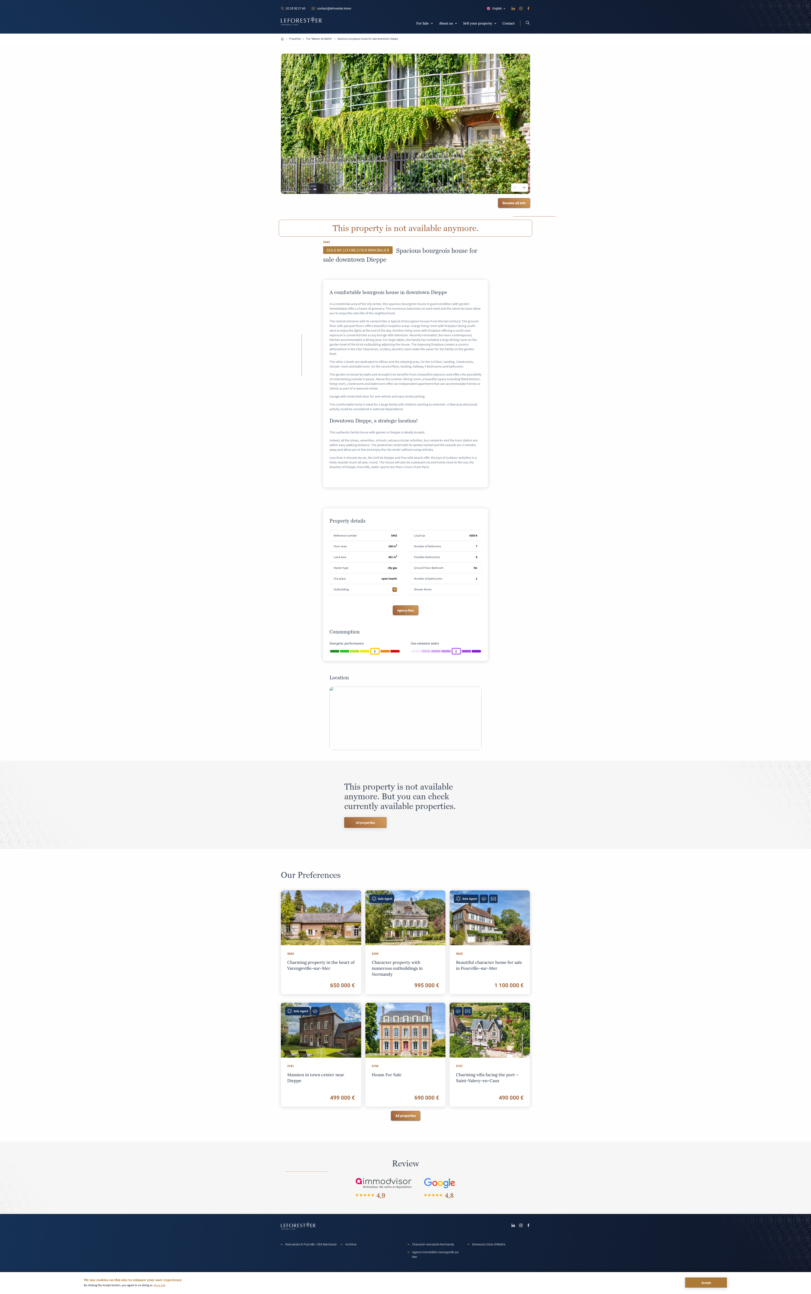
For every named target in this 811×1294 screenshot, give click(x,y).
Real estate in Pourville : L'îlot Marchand (310, 1244)
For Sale (422, 23)
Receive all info (514, 203)
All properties (365, 822)
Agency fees (405, 610)
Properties (295, 38)
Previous (515, 187)
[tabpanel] (405, 124)
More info (160, 1285)
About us (446, 23)
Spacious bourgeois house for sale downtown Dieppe (367, 38)
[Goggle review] (439, 1183)
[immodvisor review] (383, 1183)
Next (524, 187)
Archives (351, 1244)
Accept (706, 1282)
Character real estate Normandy (433, 1244)
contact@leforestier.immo (334, 8)
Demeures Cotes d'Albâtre (488, 1244)
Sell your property (477, 23)
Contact (508, 23)
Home (282, 39)
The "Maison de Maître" (319, 38)
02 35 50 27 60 (295, 8)
